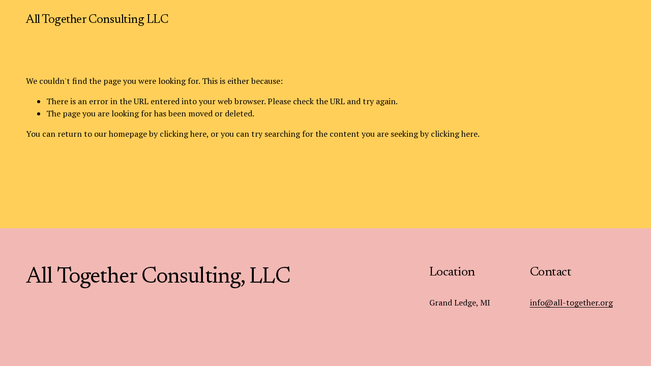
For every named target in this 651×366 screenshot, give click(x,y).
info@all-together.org (571, 302)
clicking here (183, 133)
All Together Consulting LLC (97, 20)
